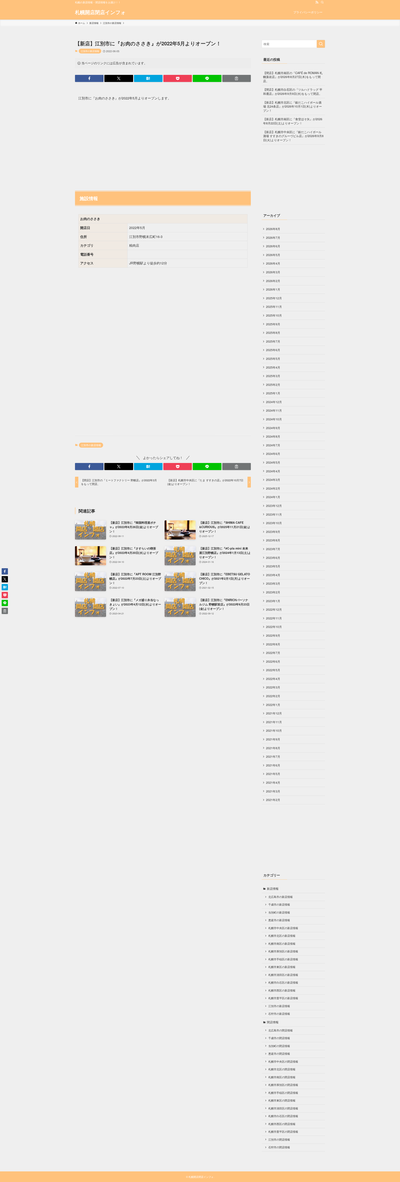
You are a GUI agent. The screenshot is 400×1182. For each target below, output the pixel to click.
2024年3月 (273, 480)
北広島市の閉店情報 (280, 1030)
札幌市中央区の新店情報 (283, 928)
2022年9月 (273, 635)
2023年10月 (274, 523)
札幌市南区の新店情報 (281, 944)
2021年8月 (273, 748)
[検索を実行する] (321, 44)
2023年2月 (273, 592)
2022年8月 (273, 644)
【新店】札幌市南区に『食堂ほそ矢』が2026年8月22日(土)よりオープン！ (292, 121)
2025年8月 (273, 332)
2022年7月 (273, 653)
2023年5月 (273, 566)
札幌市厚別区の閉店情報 (283, 1085)
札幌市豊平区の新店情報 (283, 998)
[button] (89, 78)
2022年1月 (273, 705)
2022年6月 (273, 661)
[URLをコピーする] (236, 78)
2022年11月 (274, 618)
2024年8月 (273, 436)
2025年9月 (273, 324)
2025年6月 (273, 350)
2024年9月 (273, 428)
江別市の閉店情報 (279, 1139)
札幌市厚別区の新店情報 (283, 951)
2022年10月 (274, 627)
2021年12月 (274, 713)
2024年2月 (273, 488)
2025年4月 (273, 367)
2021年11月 (274, 722)
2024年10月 (274, 419)
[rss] (317, 2)
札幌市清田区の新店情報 (283, 975)
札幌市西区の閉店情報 (281, 1124)
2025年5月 (273, 358)
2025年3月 (273, 376)
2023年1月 (273, 601)
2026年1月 (273, 289)
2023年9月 (273, 532)
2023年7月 (273, 549)
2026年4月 (273, 263)
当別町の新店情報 (279, 912)
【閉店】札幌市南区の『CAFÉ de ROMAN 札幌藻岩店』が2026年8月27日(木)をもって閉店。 (292, 77)
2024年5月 (273, 462)
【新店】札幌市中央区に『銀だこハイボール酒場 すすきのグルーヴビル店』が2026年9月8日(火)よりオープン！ (293, 136)
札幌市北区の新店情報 (281, 936)
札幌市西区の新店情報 (281, 990)
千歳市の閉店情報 (279, 1038)
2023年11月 (274, 514)
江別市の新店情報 (90, 51)
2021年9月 (273, 739)
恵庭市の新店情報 (279, 920)
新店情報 (273, 888)
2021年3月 (273, 791)
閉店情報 (273, 1022)
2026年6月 (273, 246)
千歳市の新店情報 (279, 904)
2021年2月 (273, 800)
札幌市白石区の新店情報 (283, 982)
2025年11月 (274, 306)
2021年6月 (273, 765)
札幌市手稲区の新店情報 (283, 959)
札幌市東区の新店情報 (281, 967)
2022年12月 (274, 609)
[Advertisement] (163, 144)
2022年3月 (273, 687)
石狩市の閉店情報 (279, 1147)
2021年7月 (273, 756)
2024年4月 (273, 471)
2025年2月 (273, 384)
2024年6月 (273, 454)
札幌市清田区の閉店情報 (283, 1108)
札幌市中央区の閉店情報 (283, 1061)
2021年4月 (273, 782)
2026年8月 (273, 229)
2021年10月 (274, 730)
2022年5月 (273, 670)
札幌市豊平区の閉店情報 (283, 1132)
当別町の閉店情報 (279, 1046)
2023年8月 (273, 540)
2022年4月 (273, 679)
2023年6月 (273, 558)
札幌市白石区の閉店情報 (283, 1116)
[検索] (322, 2)
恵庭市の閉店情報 (279, 1054)
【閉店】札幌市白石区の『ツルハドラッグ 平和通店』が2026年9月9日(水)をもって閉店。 (292, 91)
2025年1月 (273, 393)
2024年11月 (274, 410)
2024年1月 (273, 497)
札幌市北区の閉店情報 (281, 1069)
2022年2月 (273, 696)
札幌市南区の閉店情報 (281, 1077)
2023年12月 (274, 506)
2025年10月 (274, 315)
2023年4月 (273, 575)
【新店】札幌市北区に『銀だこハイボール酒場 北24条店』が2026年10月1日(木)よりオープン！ (292, 106)
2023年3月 (273, 583)
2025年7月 (273, 341)
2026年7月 (273, 237)
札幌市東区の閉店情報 (281, 1100)
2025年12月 (274, 298)
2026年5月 (273, 255)
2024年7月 (273, 445)
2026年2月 (273, 281)
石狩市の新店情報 (279, 1014)
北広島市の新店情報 (280, 897)
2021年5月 (273, 774)
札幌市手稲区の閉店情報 (283, 1093)
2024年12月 (274, 402)
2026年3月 (273, 272)
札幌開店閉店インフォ (100, 12)
